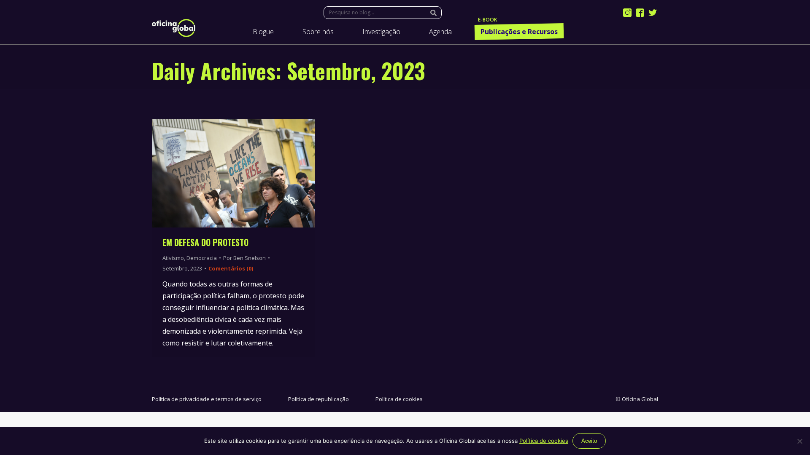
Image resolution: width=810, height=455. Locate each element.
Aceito (589, 441)
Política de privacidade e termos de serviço (207, 399)
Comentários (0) (230, 268)
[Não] (799, 441)
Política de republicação (318, 399)
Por (244, 258)
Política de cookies (399, 399)
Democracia (201, 258)
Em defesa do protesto (205, 242)
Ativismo (173, 258)
